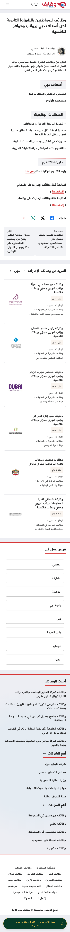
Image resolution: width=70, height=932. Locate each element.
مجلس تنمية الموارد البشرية (49, 529)
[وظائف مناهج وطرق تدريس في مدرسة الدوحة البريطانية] (35, 718)
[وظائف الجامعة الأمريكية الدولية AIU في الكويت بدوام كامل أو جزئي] (35, 730)
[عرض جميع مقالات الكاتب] (61, 51)
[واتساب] (33, 218)
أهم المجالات (57, 805)
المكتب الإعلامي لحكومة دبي (49, 357)
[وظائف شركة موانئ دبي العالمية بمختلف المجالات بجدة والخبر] (35, 743)
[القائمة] (7, 4)
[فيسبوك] (52, 218)
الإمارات (33, 271)
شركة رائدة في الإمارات (51, 485)
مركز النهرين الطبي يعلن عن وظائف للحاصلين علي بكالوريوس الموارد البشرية (18, 243)
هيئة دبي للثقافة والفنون (51, 401)
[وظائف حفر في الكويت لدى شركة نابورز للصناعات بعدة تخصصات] (35, 706)
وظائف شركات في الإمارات (50, 480)
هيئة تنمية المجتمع (53, 445)
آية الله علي (37, 48)
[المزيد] (23, 218)
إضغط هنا (58, 191)
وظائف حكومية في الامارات (49, 309)
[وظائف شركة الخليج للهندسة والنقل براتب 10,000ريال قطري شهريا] (35, 694)
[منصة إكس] (42, 218)
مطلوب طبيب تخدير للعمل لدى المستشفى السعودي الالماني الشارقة (50, 241)
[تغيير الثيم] (34, 4)
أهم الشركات (57, 753)
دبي (17, 271)
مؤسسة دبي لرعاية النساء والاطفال (46, 313)
